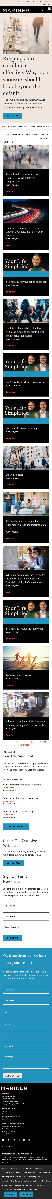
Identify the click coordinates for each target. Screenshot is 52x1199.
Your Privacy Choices (9, 1108)
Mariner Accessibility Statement (13, 1124)
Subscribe (13, 938)
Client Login (12, 1)
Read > (9, 191)
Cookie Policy (6, 1119)
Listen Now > (8, 788)
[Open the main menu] (49, 8)
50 (32, 742)
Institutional (29, 126)
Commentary (17, 134)
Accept (10, 1194)
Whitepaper (44, 138)
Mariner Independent (9, 1096)
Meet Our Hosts (16, 826)
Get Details (13, 863)
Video (27, 134)
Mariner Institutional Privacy (11, 1116)
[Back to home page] (16, 11)
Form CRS (5, 1129)
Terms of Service (8, 1114)
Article (35, 134)
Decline (26, 1194)
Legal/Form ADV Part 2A (10, 1101)
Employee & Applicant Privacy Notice (14, 1104)
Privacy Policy (32, 1189)
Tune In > (11, 291)
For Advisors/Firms (31, 1)
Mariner (14, 1088)
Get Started (12, 1075)
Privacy (4, 1111)
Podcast (44, 134)
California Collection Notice (11, 1126)
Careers (20, 1)
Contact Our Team (8, 1099)
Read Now (12, 115)
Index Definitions (8, 1134)
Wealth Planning (14, 126)
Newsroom (5, 1093)
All (3, 126)
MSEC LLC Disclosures (9, 1131)
